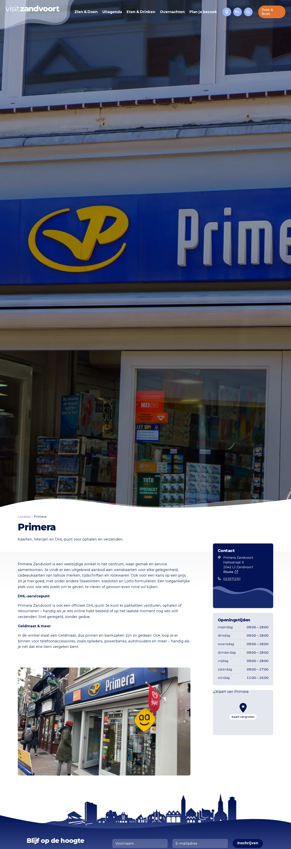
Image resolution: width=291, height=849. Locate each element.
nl (237, 12)
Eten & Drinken (141, 12)
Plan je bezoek (203, 12)
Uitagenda (112, 12)
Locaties (24, 517)
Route (228, 572)
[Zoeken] (248, 12)
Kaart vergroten (243, 717)
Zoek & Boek (267, 12)
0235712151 (232, 579)
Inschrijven (247, 843)
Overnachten (172, 12)
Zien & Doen (86, 12)
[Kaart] (227, 12)
